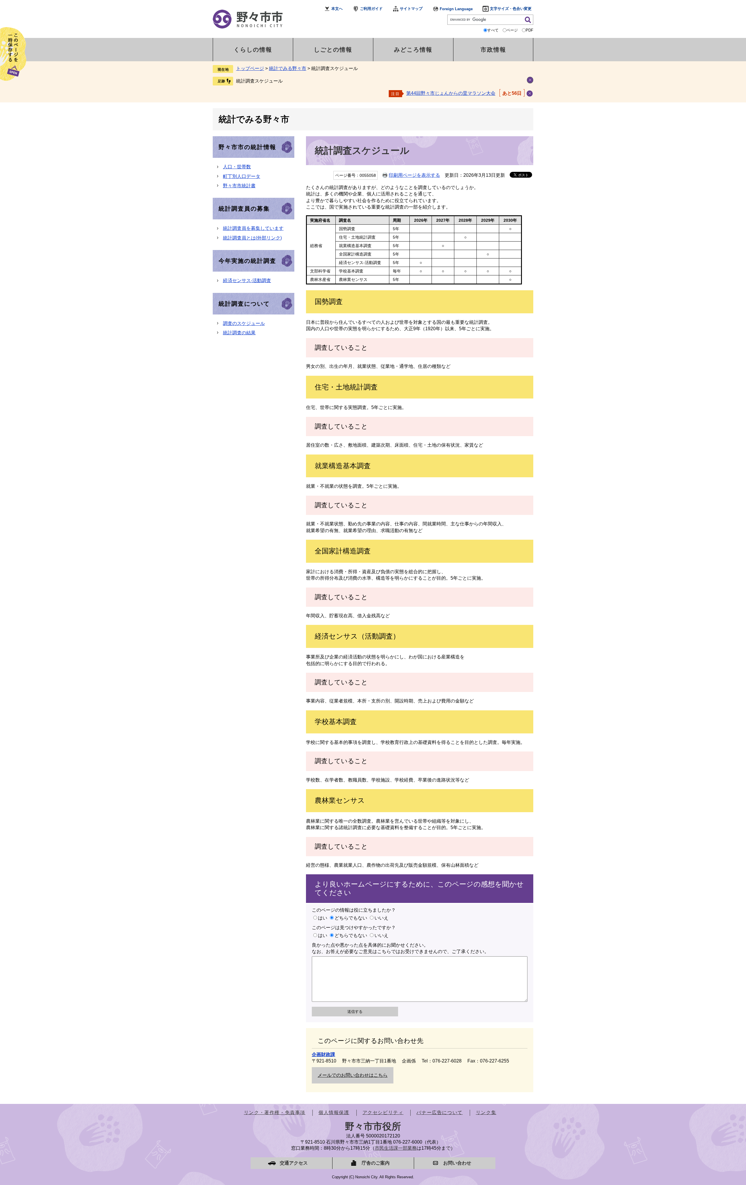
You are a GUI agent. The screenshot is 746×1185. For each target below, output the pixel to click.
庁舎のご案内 (376, 1162)
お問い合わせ (457, 1162)
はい (322, 917)
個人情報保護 (334, 1112)
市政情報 (493, 49)
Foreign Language (456, 9)
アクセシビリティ (383, 1112)
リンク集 (486, 1112)
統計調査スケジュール (259, 80)
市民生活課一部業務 (396, 1148)
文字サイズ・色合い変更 (511, 8)
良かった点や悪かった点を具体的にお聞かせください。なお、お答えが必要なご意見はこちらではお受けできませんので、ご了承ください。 (400, 948)
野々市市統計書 (239, 185)
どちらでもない (351, 917)
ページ (512, 30)
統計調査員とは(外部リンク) (252, 237)
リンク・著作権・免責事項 (274, 1112)
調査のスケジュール (244, 323)
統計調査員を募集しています (253, 228)
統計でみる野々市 (287, 68)
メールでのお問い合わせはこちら (353, 1075)
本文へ (337, 8)
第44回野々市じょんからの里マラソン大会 (450, 93)
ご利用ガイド (371, 8)
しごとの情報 (333, 49)
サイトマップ (411, 8)
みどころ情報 (413, 49)
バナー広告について (439, 1112)
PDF (529, 30)
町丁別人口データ (241, 176)
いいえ (381, 917)
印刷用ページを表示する (414, 175)
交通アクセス (294, 1162)
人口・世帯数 (237, 166)
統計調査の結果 (239, 332)
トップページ (250, 68)
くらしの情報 (253, 49)
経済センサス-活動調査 (247, 280)
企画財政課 (323, 1054)
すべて (493, 30)
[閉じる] (530, 93)
